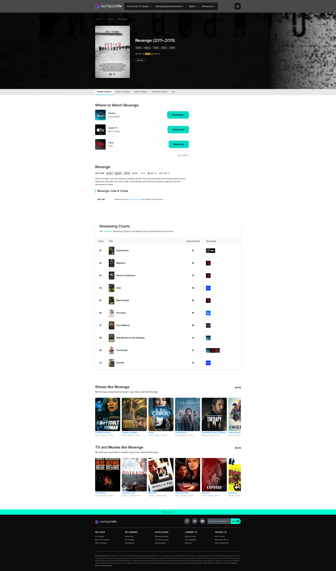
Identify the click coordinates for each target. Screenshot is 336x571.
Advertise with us (222, 540)
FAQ (173, 92)
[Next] (236, 417)
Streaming (129, 536)
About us (188, 543)
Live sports (99, 536)
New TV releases (102, 540)
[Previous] (100, 417)
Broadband (129, 543)
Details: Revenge (123, 92)
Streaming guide (161, 536)
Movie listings (100, 543)
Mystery (147, 48)
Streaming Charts (159, 92)
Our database (190, 540)
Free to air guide (162, 540)
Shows (110, 19)
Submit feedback (222, 543)
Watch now (178, 144)
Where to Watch (104, 92)
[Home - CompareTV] (108, 6)
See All (238, 387)
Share (141, 60)
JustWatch (184, 155)
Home (99, 19)
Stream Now (178, 115)
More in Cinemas (141, 92)
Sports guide (160, 543)
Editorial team (190, 536)
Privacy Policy (107, 566)
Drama (138, 48)
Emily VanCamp (134, 199)
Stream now (178, 129)
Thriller (156, 48)
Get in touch (220, 536)
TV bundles (130, 540)
